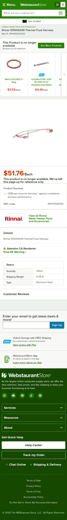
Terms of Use (33, 491)
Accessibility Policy (33, 497)
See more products (51, 45)
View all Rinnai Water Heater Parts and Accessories (40, 218)
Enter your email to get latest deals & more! (31, 318)
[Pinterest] (40, 395)
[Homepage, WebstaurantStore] (33, 5)
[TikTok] (31, 395)
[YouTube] (13, 395)
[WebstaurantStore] (33, 375)
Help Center (33, 445)
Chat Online (17, 464)
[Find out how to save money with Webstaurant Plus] (42, 74)
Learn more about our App (27, 362)
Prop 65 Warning (13, 252)
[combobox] (33, 13)
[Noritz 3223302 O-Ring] (14, 74)
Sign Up (57, 325)
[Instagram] (4, 395)
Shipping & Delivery (47, 464)
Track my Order (33, 455)
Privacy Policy (33, 486)
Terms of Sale (33, 480)
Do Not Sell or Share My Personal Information (33, 502)
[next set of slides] (64, 74)
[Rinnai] (14, 218)
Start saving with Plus (24, 345)
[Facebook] (22, 395)
